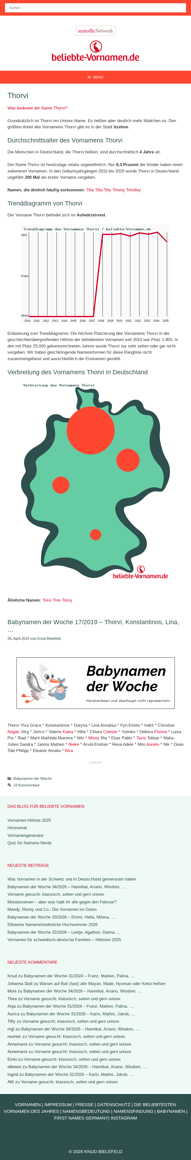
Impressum (58, 1104)
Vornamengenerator (25, 835)
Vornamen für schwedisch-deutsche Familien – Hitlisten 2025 (64, 939)
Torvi (47, 600)
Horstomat (17, 827)
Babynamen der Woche (32, 778)
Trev (57, 600)
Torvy (67, 600)
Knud (12, 976)
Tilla (98, 190)
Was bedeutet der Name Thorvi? (37, 108)
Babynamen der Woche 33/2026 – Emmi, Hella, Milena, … (61, 917)
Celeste (110, 731)
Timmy (118, 190)
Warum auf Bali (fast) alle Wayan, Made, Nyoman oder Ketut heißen (102, 983)
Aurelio (152, 744)
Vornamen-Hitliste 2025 (29, 820)
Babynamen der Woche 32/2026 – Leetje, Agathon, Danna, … (64, 932)
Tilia (90, 190)
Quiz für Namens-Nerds (29, 843)
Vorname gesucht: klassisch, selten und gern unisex (55, 894)
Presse (84, 1104)
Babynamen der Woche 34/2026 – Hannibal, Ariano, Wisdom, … (66, 887)
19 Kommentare (26, 785)
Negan (13, 731)
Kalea (68, 731)
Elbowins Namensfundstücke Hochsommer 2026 (52, 924)
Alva (69, 750)
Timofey (133, 190)
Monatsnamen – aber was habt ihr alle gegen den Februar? (61, 902)
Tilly (107, 190)
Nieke (73, 744)
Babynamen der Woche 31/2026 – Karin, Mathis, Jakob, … (80, 1014)
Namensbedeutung (86, 1111)
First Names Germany (81, 1118)
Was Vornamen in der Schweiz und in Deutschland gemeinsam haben (71, 879)
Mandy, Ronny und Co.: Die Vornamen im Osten (51, 909)
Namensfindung (133, 1111)
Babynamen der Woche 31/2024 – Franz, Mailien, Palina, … (79, 976)
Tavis (141, 738)
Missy (93, 738)
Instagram (124, 1118)
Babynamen (171, 1111)
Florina (160, 731)
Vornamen (28, 1104)
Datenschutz (113, 1104)
